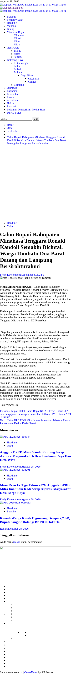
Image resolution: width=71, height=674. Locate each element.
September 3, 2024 (32, 274)
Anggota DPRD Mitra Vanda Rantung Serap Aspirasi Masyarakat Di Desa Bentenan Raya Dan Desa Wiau (35, 456)
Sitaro (17, 53)
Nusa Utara (13, 47)
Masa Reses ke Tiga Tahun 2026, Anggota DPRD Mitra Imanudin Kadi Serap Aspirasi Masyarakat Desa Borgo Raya (35, 489)
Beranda (11, 16)
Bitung (10, 29)
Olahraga (12, 87)
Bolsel (17, 69)
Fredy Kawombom (10, 274)
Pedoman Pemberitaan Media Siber (26, 109)
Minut (17, 41)
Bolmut (18, 72)
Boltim (17, 66)
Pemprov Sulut (15, 19)
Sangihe (18, 56)
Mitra (17, 44)
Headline (12, 22)
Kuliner (32, 81)
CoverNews (30, 672)
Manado (11, 25)
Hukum (11, 103)
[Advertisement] (35, 183)
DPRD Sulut (14, 112)
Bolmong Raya (15, 60)
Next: (35, 422)
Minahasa (19, 35)
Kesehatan (33, 78)
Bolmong (19, 84)
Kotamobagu (21, 63)
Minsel (17, 38)
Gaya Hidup (27, 75)
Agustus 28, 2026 (30, 466)
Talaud (17, 50)
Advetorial (12, 100)
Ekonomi (12, 90)
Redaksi (11, 106)
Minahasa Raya (15, 32)
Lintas (10, 97)
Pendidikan (13, 94)
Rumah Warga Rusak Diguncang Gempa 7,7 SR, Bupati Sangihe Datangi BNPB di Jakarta (35, 520)
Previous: (35, 414)
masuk (16, 541)
